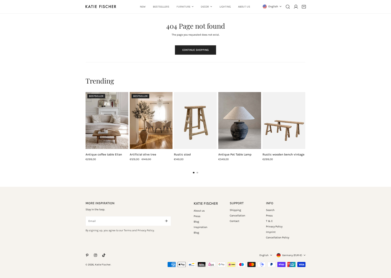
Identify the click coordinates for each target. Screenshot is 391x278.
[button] (304, 7)
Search (270, 210)
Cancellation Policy (277, 237)
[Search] (288, 7)
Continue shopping (195, 49)
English (273, 6)
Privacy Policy (274, 226)
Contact (234, 221)
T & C (269, 221)
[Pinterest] (87, 255)
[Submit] (166, 221)
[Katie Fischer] (101, 6)
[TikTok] (104, 255)
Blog (196, 221)
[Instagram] (95, 255)
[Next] (314, 121)
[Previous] (77, 121)
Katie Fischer (103, 264)
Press (197, 216)
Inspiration (200, 227)
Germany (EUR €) (292, 255)
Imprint (271, 231)
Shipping (235, 210)
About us (199, 210)
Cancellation (237, 215)
